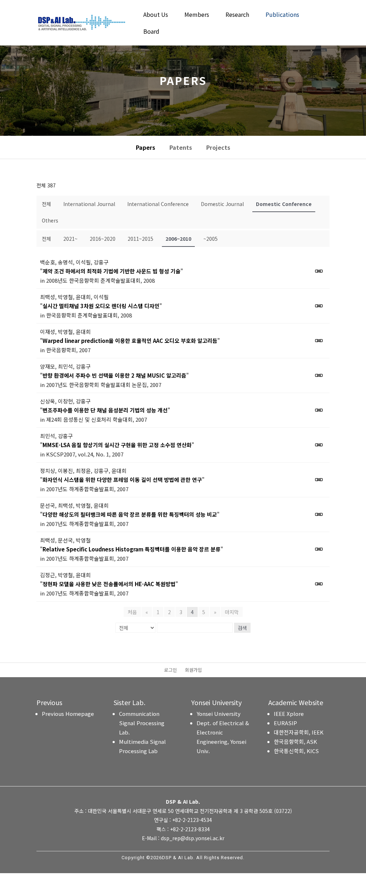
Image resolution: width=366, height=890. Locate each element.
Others (50, 220)
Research (237, 15)
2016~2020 (102, 238)
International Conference (158, 203)
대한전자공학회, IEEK (298, 732)
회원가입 (193, 670)
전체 (46, 203)
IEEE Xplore (289, 713)
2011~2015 (140, 238)
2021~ (70, 238)
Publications (282, 15)
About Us (155, 15)
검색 (242, 627)
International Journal (89, 203)
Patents (180, 147)
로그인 (170, 670)
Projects (218, 147)
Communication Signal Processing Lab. (141, 723)
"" (111, 271)
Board (151, 32)
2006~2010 (178, 238)
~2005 (210, 238)
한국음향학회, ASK (295, 741)
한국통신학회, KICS (296, 751)
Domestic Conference (284, 203)
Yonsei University (219, 713)
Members (196, 15)
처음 (132, 612)
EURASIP (285, 723)
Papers (145, 147)
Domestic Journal (222, 203)
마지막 (232, 612)
